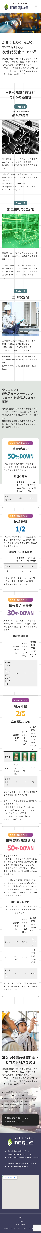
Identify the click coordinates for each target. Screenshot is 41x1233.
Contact (20, 1221)
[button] (20, 1120)
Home (20, 1217)
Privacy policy (20, 1224)
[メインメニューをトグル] (35, 6)
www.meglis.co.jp (20, 1166)
